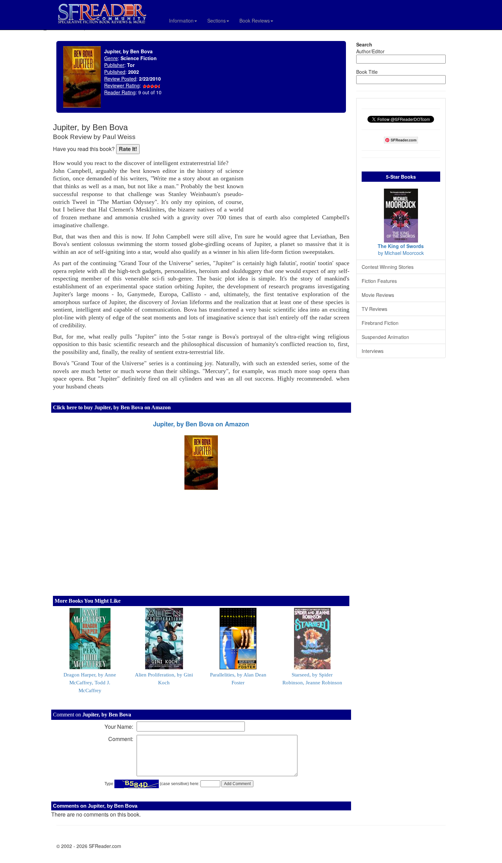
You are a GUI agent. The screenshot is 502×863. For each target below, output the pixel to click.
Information (181, 20)
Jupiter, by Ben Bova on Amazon (201, 423)
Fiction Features (379, 280)
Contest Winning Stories (388, 266)
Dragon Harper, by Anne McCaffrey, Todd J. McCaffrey (90, 682)
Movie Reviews (378, 294)
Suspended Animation (385, 336)
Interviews (373, 350)
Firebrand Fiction (380, 322)
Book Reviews (254, 20)
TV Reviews (374, 308)
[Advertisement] (298, 167)
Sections (216, 20)
